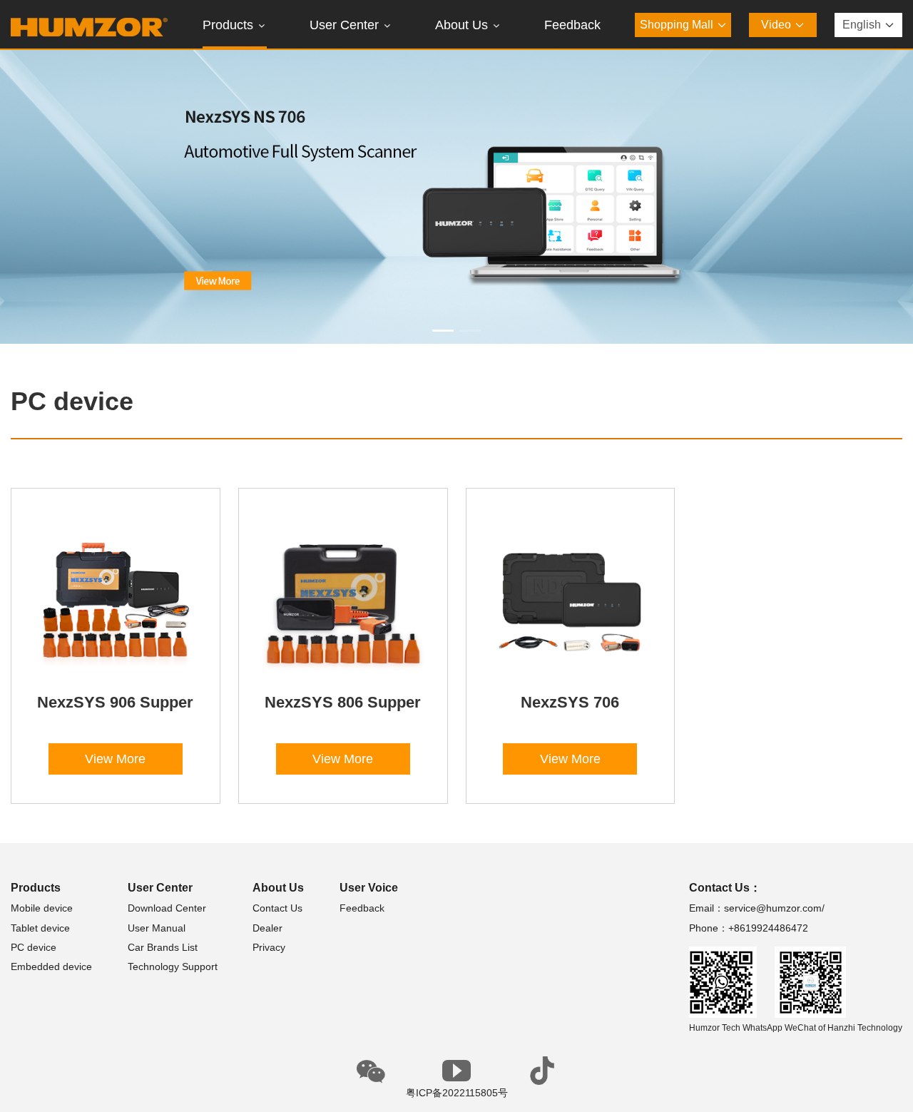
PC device (33, 947)
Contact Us (277, 908)
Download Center (167, 908)
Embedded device (51, 966)
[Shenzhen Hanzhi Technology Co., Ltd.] (89, 25)
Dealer (267, 928)
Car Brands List (163, 947)
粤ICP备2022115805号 (457, 1092)
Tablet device (40, 928)
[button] (443, 331)
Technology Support (173, 966)
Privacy (269, 947)
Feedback (362, 908)
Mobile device (42, 908)
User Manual (156, 928)
